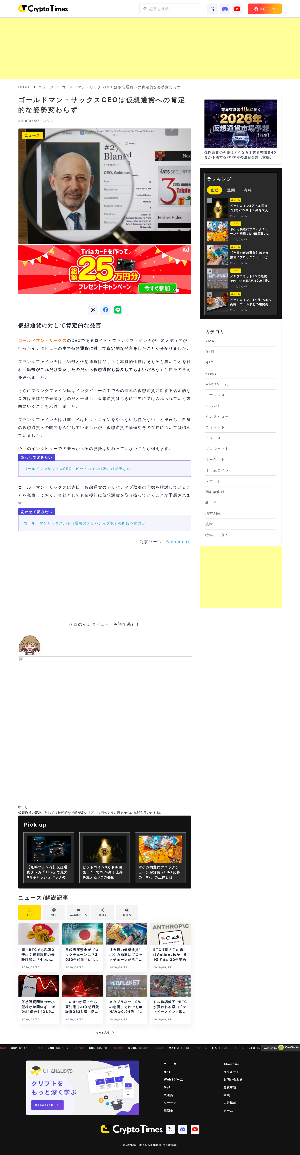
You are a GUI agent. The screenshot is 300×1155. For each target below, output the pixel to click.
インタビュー (217, 416)
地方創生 (213, 513)
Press (211, 373)
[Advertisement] (150, 48)
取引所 (211, 502)
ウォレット (215, 427)
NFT (209, 362)
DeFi (210, 352)
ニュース (46, 87)
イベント (213, 405)
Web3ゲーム (216, 384)
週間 (231, 190)
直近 (215, 190)
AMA (210, 341)
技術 (209, 524)
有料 (248, 190)
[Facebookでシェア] (105, 310)
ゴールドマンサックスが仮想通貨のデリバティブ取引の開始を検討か (85, 523)
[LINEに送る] (117, 310)
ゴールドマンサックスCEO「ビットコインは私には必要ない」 (79, 468)
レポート (213, 481)
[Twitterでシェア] (93, 310)
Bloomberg (178, 541)
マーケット (215, 459)
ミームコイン (217, 470)
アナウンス (215, 395)
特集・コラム (217, 535)
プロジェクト (217, 448)
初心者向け (215, 492)
